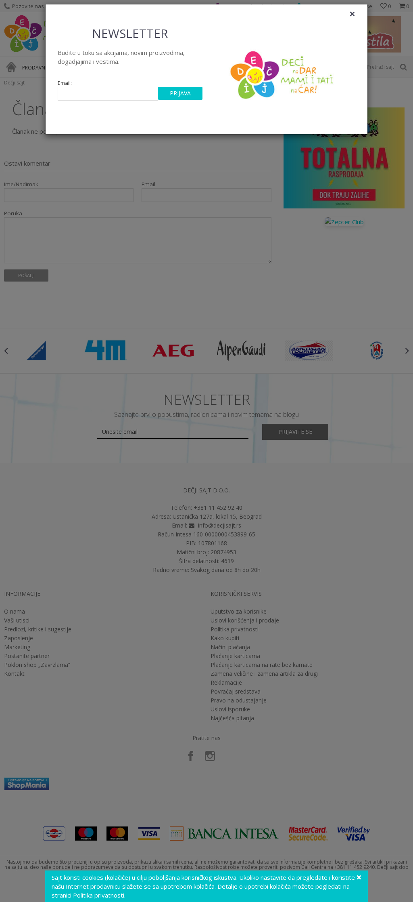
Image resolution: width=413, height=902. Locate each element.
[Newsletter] (283, 73)
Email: (65, 83)
